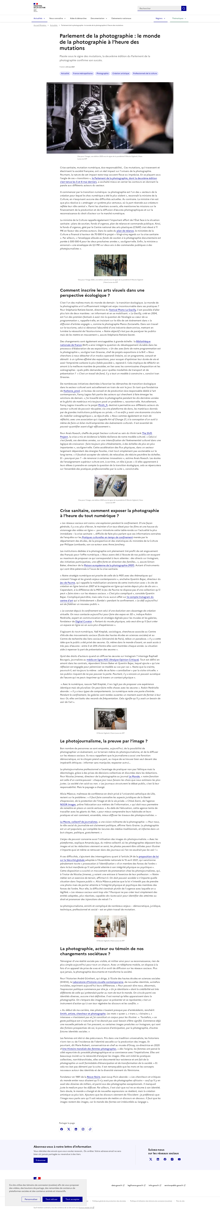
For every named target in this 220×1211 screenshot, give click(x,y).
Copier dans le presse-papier (90, 1129)
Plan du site (180, 1201)
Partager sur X (68, 1129)
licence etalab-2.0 (85, 1208)
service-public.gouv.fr (173, 1185)
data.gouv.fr (117, 1185)
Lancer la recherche (183, 8)
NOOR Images (68, 804)
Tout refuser (51, 1199)
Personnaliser (31, 1199)
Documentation (97, 18)
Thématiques (177, 18)
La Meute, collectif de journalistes (78, 822)
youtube (179, 1159)
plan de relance (125, 230)
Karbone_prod (72, 391)
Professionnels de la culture (145, 73)
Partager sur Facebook (61, 1129)
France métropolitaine (83, 73)
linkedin (157, 1159)
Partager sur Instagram (83, 1129)
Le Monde (134, 776)
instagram (172, 1159)
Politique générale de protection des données (109, 1201)
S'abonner (41, 1160)
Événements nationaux (121, 18)
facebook (165, 1159)
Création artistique (121, 73)
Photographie (102, 73)
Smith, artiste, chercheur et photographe (83, 1013)
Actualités (38, 18)
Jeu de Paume (67, 582)
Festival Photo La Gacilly (122, 310)
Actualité (65, 73)
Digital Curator (83, 621)
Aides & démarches (78, 18)
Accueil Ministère (40, 25)
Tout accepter (72, 1199)
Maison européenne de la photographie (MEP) (109, 565)
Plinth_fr (102, 405)
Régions (159, 18)
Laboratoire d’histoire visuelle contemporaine (98, 982)
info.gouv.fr (154, 1185)
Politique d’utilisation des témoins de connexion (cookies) (151, 1201)
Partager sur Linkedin (75, 1129)
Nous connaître (56, 18)
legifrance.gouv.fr (135, 1185)
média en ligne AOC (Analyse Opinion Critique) (113, 659)
